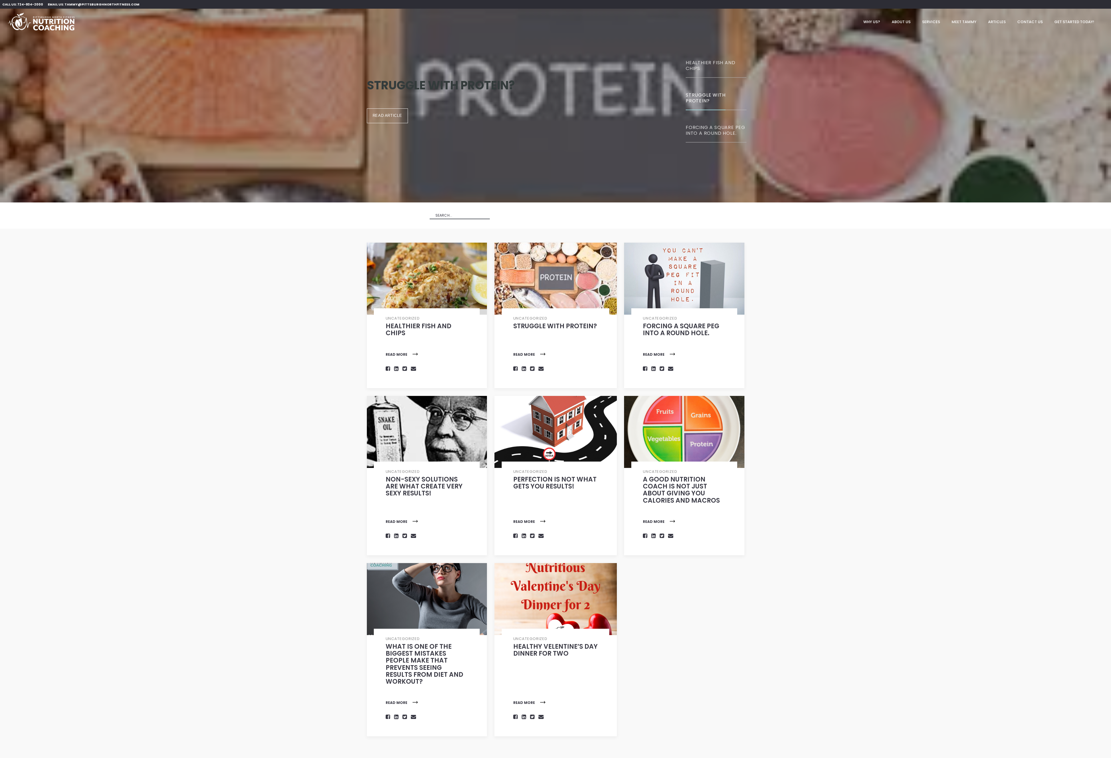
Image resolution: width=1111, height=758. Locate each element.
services (931, 22)
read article (387, 121)
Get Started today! (1074, 22)
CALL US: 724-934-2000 (22, 4)
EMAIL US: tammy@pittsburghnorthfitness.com (93, 4)
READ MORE (397, 354)
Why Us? (871, 22)
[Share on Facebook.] (390, 369)
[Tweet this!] (406, 369)
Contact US (1030, 22)
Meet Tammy (964, 22)
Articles (997, 22)
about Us (901, 22)
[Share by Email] (415, 369)
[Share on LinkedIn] (398, 369)
